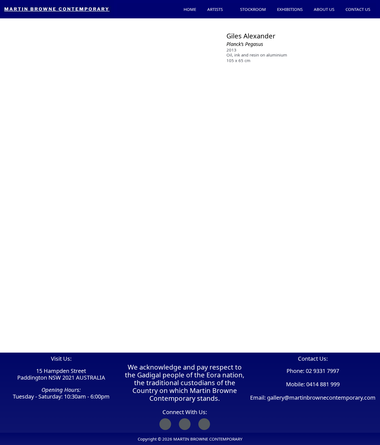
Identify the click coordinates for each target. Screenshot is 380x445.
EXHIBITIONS (290, 9)
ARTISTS (215, 9)
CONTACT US (358, 9)
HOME (190, 9)
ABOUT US (324, 9)
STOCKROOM (253, 9)
